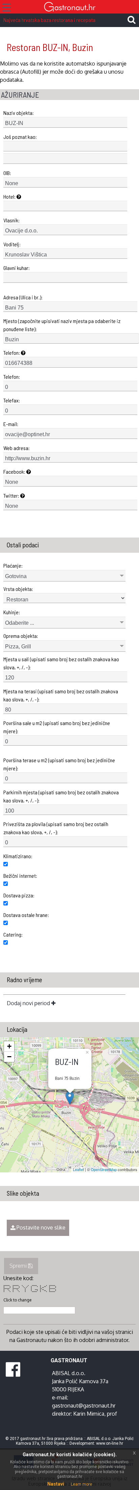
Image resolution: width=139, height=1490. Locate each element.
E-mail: (10, 424)
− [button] (9, 1056)
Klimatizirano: (17, 856)
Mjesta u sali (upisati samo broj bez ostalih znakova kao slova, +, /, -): (61, 663)
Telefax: (11, 400)
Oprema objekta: (20, 635)
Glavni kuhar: (16, 268)
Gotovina (16, 576)
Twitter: (11, 495)
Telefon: (12, 352)
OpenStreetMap (104, 1169)
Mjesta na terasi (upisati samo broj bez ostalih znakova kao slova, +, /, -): (60, 695)
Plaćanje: (13, 565)
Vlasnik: (11, 220)
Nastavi (55, 1484)
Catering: (13, 934)
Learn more (81, 1484)
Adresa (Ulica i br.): (23, 297)
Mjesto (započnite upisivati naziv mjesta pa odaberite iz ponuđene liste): (61, 325)
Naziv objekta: (18, 112)
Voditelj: (12, 244)
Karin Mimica (88, 1413)
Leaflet (78, 1169)
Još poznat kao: (20, 136)
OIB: (7, 173)
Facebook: (14, 471)
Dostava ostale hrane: (26, 915)
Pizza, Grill (18, 646)
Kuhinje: (11, 612)
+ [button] (9, 1046)
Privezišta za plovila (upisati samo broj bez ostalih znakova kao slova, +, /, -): (55, 828)
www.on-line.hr (109, 1443)
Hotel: (10, 196)
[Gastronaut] (69, 7)
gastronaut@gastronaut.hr (83, 1405)
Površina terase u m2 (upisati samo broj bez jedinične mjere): (59, 764)
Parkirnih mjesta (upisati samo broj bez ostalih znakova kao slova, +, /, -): (61, 796)
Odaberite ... (19, 623)
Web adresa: (16, 448)
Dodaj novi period (29, 1003)
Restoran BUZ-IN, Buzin (50, 47)
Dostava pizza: (18, 895)
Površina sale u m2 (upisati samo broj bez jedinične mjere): (56, 727)
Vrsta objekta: (18, 589)
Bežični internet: (20, 875)
